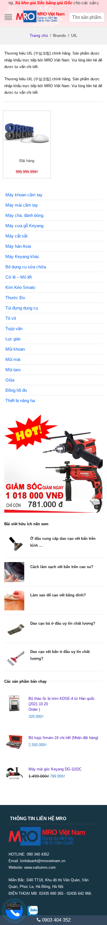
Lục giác (13, 338)
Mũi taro (13, 369)
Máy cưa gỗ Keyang (24, 225)
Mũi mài (12, 359)
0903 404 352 (55, 920)
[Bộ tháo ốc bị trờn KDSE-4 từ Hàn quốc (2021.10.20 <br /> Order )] (14, 703)
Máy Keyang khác (22, 256)
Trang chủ (39, 35)
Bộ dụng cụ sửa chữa (25, 266)
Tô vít (10, 318)
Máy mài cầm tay (21, 205)
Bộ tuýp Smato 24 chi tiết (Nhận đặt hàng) (63, 738)
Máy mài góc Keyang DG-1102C (55, 769)
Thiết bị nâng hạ (20, 400)
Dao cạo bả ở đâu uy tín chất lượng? (62, 623)
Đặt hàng (26, 161)
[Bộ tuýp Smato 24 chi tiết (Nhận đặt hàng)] (14, 742)
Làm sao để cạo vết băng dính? (58, 595)
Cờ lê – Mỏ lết (18, 277)
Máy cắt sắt (16, 235)
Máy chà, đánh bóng (24, 215)
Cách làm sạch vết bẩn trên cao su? (61, 567)
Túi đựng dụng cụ (21, 307)
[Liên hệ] (12, 906)
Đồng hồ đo (16, 390)
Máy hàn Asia (18, 246)
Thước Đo (15, 297)
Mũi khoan (15, 349)
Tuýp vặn (14, 328)
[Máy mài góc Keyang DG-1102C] (14, 774)
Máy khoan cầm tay (24, 194)
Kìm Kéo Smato (20, 287)
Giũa (9, 379)
